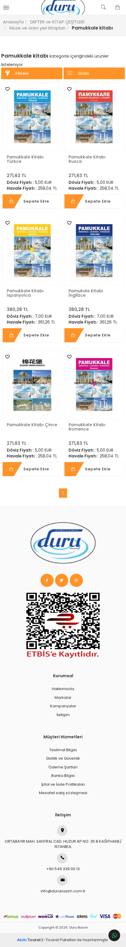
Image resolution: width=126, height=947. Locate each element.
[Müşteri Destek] (114, 935)
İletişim (63, 715)
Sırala (83, 73)
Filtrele (22, 73)
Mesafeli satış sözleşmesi (63, 793)
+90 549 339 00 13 (63, 869)
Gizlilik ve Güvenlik (63, 758)
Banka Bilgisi (63, 775)
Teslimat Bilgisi (63, 750)
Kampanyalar (63, 706)
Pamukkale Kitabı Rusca (87, 159)
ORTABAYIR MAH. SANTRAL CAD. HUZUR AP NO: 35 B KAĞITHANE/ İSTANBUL (63, 844)
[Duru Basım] (63, 7)
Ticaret (29, 940)
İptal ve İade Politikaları (63, 784)
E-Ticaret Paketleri (59, 940)
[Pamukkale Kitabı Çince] (32, 384)
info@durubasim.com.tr (63, 891)
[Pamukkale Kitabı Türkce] (32, 116)
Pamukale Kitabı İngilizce (86, 293)
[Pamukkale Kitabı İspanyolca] (32, 250)
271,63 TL (16, 175)
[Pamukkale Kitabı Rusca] (93, 116)
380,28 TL (17, 309)
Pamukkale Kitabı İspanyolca (25, 293)
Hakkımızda (63, 689)
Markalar (63, 697)
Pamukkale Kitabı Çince (32, 425)
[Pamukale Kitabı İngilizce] (93, 250)
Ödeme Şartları (63, 767)
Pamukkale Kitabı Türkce (25, 159)
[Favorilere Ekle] (6, 89)
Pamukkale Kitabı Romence (87, 427)
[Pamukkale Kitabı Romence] (93, 384)
